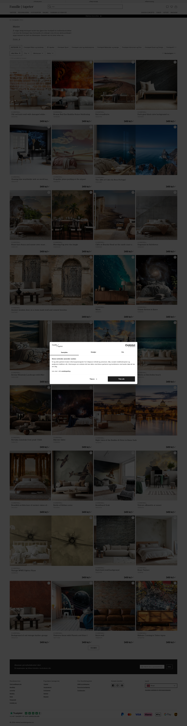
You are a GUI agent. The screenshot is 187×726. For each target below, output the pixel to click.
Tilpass (92, 379)
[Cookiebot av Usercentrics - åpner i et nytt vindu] (126, 345)
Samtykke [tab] (64, 352)
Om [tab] (122, 352)
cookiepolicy (66, 371)
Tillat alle (121, 379)
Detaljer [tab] (93, 352)
